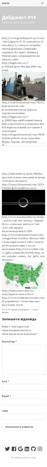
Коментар (9, 341)
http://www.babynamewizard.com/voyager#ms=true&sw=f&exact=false (23, 238)
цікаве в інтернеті (20, 309)
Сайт (5, 410)
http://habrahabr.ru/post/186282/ (22, 173)
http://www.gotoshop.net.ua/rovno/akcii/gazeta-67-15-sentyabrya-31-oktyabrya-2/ (23, 41)
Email (6, 396)
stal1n (5, 3)
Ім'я (5, 381)
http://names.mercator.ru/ (18, 290)
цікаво (5, 312)
